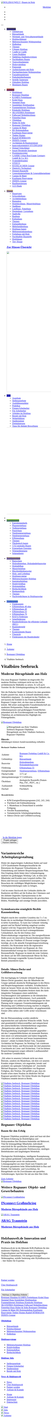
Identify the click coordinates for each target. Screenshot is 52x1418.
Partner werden (7, 1280)
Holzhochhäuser (19, 39)
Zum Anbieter (7, 1179)
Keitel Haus (17, 100)
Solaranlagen (18, 553)
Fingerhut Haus (19, 117)
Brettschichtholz (19, 589)
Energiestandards (19, 523)
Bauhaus (16, 216)
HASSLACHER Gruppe (23, 166)
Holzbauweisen (13, 558)
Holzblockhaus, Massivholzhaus (26, 203)
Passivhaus (17, 530)
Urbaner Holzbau (19, 49)
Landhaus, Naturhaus (21, 209)
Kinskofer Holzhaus (21, 110)
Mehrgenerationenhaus (22, 231)
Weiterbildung (18, 418)
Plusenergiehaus (19, 525)
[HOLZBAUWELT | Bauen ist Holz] (18, 2)
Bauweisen (17, 561)
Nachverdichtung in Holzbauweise (27, 596)
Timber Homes (18, 135)
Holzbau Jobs (7, 1358)
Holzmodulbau (18, 586)
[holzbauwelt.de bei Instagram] (50, 14)
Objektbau (11, 29)
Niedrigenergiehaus (20, 535)
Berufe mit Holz (19, 416)
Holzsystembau (19, 64)
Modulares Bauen (20, 85)
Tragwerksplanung (20, 62)
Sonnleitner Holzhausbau (23, 105)
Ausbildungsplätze (20, 403)
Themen (15, 47)
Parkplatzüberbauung (21, 77)
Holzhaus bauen (19, 229)
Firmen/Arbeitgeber (20, 408)
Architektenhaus (19, 198)
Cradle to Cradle (19, 52)
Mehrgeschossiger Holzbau (24, 578)
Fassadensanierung (20, 74)
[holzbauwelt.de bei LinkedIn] (50, 17)
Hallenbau (16, 44)
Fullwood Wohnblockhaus (23, 115)
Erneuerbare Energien (21, 548)
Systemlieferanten (20, 160)
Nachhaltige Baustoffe (22, 236)
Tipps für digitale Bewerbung (25, 426)
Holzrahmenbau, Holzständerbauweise (29, 563)
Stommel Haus (18, 102)
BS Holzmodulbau (20, 130)
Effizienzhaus (18, 538)
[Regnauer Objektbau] (11, 722)
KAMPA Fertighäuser (21, 97)
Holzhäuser (17, 92)
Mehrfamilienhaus (20, 226)
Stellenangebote (19, 400)
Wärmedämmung (19, 551)
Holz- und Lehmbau (21, 573)
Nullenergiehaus (19, 528)
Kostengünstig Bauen (21, 632)
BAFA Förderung (20, 616)
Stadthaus (16, 206)
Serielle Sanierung (20, 79)
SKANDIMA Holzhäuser (23, 112)
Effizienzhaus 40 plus (21, 606)
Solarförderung (18, 619)
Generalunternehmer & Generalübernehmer (31, 173)
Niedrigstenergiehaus (21, 533)
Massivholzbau (18, 568)
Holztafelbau (17, 566)
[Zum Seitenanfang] (2, 1232)
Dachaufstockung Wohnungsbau (26, 72)
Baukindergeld (18, 627)
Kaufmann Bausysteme (22, 133)
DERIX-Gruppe (19, 140)
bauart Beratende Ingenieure (24, 150)
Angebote (16, 398)
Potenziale (16, 67)
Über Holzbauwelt (9, 1285)
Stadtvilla (16, 214)
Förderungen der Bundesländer (25, 637)
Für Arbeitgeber (19, 411)
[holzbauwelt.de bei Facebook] (50, 12)
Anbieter (10, 90)
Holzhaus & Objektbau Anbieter (14, 1295)
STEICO (16, 163)
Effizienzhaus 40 (19, 609)
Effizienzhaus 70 (19, 614)
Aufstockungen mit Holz (23, 69)
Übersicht (16, 634)
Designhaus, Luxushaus (22, 211)
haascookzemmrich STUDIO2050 (27, 145)
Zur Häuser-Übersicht (19, 247)
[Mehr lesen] (8, 87)
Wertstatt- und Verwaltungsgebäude (27, 36)
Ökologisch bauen (20, 543)
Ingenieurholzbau (19, 581)
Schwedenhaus (18, 196)
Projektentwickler (20, 153)
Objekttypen (17, 31)
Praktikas (16, 406)
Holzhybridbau (18, 584)
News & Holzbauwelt (11, 1376)
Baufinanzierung (19, 183)
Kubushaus (17, 219)
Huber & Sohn (18, 122)
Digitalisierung (18, 423)
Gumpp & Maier (19, 128)
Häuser (10, 191)
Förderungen (12, 601)
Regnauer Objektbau (21, 125)
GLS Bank (17, 186)
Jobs (9, 395)
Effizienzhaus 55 (19, 611)
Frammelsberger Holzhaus (23, 107)
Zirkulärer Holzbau (20, 82)
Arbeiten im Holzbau (21, 413)
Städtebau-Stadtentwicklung (24, 57)
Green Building (19, 54)
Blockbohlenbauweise (22, 571)
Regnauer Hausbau (20, 95)
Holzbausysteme (19, 576)
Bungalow (16, 201)
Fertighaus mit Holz (21, 234)
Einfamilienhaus (19, 224)
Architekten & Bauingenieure (25, 143)
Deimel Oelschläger (21, 148)
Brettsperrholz (18, 591)
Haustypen (17, 193)
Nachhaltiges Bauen (21, 59)
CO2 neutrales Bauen (21, 546)
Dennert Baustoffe (20, 171)
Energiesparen (13, 520)
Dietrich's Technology (21, 168)
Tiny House (17, 241)
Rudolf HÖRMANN (21, 138)
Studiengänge (18, 421)
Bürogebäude (18, 34)
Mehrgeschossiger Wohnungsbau (26, 41)
